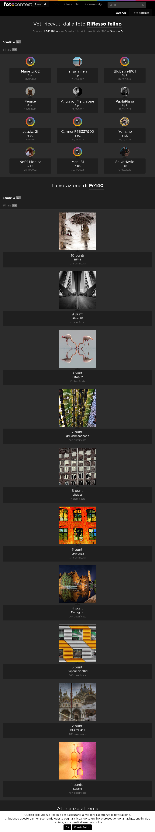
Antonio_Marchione (77, 101)
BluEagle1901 (125, 71)
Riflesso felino (104, 23)
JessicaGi (30, 132)
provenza (77, 553)
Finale (9, 49)
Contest (40, 4)
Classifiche (72, 4)
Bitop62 (77, 377)
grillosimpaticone (77, 436)
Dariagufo (77, 612)
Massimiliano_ (77, 730)
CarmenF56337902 (77, 132)
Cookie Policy (82, 827)
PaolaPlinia (125, 101)
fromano (125, 132)
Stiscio (77, 789)
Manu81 (77, 162)
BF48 (77, 259)
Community (93, 4)
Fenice (30, 101)
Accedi (121, 13)
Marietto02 (30, 71)
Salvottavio (124, 162)
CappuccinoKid (77, 671)
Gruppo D (116, 31)
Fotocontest (18, 4)
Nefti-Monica (30, 162)
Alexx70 (77, 318)
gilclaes (77, 495)
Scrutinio (11, 42)
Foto (55, 4)
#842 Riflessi (52, 31)
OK (67, 827)
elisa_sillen (77, 71)
